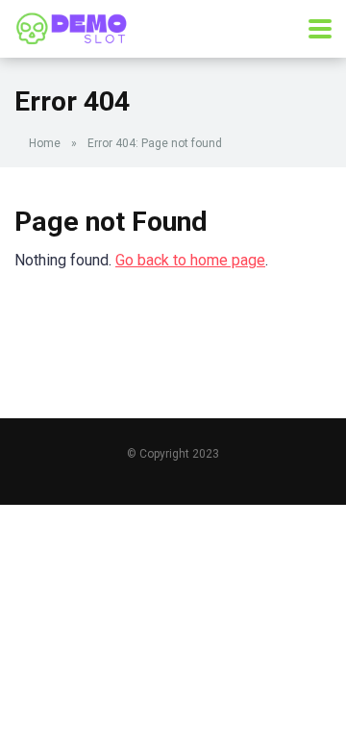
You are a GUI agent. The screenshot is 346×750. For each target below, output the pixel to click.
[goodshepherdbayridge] (72, 26)
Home (45, 143)
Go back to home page (190, 260)
